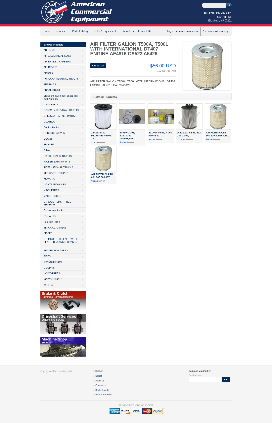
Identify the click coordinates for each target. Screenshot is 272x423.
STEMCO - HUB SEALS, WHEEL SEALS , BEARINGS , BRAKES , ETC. (61, 242)
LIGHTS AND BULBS (55, 184)
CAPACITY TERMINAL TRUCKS (61, 110)
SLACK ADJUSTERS (55, 227)
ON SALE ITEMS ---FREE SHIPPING (57, 203)
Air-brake (49, 73)
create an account (188, 31)
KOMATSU (49, 179)
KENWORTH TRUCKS (56, 173)
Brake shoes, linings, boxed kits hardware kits (61, 97)
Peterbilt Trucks (52, 222)
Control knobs (51, 127)
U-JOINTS (49, 267)
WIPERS (48, 285)
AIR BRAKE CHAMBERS (57, 61)
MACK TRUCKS (52, 196)
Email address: (196, 375)
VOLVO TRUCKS (53, 279)
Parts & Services (103, 394)
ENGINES (49, 144)
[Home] (76, 24)
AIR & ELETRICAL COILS (57, 55)
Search (98, 376)
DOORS (48, 138)
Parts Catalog (80, 31)
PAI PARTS (50, 216)
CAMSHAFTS (51, 104)
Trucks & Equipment (104, 31)
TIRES (47, 256)
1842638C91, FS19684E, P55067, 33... (102, 135)
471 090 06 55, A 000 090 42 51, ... (160, 134)
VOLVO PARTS (52, 273)
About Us (128, 31)
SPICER (48, 233)
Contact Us (144, 31)
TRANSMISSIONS (53, 262)
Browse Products (53, 44)
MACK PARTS (51, 190)
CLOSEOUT (50, 121)
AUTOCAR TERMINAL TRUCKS (61, 78)
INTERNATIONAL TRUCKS (58, 167)
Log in (170, 31)
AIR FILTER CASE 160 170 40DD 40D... (217, 134)
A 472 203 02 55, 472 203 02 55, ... (189, 134)
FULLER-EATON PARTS (57, 161)
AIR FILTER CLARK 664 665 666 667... (102, 176)
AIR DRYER (50, 67)
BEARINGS (50, 84)
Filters (47, 150)
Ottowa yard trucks (54, 210)
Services (60, 31)
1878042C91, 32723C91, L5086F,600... (127, 135)
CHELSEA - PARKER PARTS (59, 116)
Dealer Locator (102, 390)
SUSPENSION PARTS (56, 250)
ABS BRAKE (50, 50)
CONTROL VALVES (54, 133)
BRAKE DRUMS (52, 90)
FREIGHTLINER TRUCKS (58, 156)
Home (47, 31)
